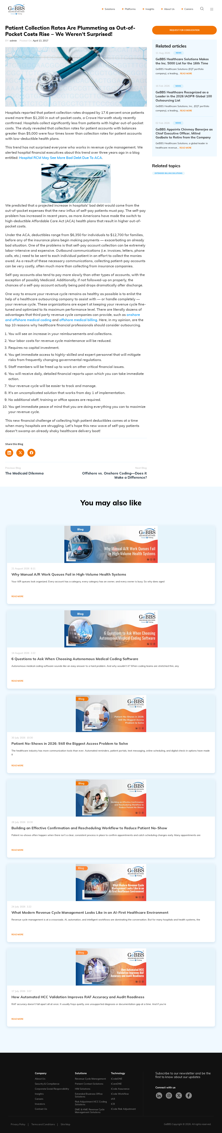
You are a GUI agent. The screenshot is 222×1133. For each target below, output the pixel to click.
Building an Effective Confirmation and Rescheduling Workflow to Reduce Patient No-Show (89, 828)
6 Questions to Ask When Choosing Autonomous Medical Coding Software (74, 659)
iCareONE (116, 1084)
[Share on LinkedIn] (9, 453)
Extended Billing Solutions (168, 173)
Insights (150, 9)
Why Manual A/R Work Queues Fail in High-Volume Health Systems (68, 574)
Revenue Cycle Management (90, 1079)
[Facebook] (189, 1095)
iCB (113, 1104)
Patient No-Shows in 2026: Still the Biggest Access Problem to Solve (69, 743)
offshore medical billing (78, 320)
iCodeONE (116, 1079)
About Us (169, 9)
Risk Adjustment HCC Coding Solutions (91, 1103)
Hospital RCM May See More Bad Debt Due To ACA (60, 158)
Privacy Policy (18, 1124)
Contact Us (41, 1109)
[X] (179, 1095)
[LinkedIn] (159, 1095)
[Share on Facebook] (31, 453)
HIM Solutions (82, 1089)
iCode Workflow (120, 1094)
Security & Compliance (47, 1084)
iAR (113, 1099)
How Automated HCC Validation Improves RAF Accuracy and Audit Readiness (77, 997)
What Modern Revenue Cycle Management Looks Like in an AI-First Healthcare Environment (89, 912)
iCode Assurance (120, 1089)
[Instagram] (169, 1095)
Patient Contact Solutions (89, 1084)
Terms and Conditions (43, 1124)
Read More (186, 74)
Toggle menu (212, 9)
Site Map (65, 1124)
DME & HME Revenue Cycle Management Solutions (89, 1111)
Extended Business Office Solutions (89, 1095)
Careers (188, 9)
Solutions (110, 9)
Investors (40, 1104)
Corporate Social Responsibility (52, 1089)
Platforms (130, 9)
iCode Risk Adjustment (123, 1109)
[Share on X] (20, 453)
